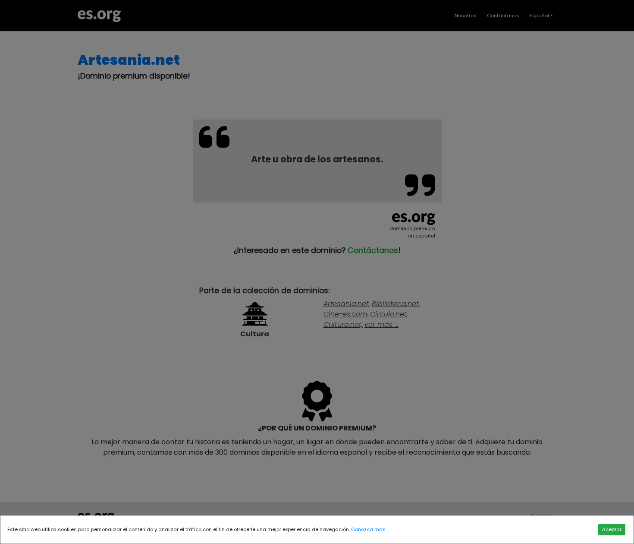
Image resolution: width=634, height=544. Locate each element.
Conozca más (368, 529)
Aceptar (611, 529)
